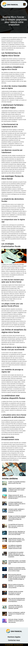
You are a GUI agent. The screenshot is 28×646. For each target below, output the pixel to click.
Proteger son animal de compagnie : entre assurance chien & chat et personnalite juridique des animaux (17, 518)
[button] (24, 4)
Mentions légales (14, 637)
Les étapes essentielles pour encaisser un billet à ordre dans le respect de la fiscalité (16, 504)
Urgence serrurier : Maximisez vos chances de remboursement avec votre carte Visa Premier (16, 533)
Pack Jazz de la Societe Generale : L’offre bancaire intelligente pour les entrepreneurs (16, 600)
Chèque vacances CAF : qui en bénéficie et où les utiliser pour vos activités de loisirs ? (17, 496)
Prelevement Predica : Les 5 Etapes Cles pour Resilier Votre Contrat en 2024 (17, 562)
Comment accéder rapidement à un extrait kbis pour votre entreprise (16, 510)
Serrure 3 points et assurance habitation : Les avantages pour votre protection (16, 586)
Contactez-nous (14, 640)
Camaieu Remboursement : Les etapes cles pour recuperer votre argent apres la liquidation (16, 540)
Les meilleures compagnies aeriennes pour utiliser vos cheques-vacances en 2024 (15, 547)
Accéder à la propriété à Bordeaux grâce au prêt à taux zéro (16, 482)
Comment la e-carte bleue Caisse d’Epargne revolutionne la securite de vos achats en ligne (16, 569)
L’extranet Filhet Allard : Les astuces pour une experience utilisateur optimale (15, 607)
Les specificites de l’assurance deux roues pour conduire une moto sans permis (15, 526)
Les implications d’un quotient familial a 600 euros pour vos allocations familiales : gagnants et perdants (16, 555)
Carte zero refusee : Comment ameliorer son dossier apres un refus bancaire (16, 621)
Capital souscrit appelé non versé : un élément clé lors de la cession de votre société (16, 490)
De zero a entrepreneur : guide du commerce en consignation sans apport (16, 614)
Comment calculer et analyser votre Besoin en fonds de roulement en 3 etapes (15, 593)
